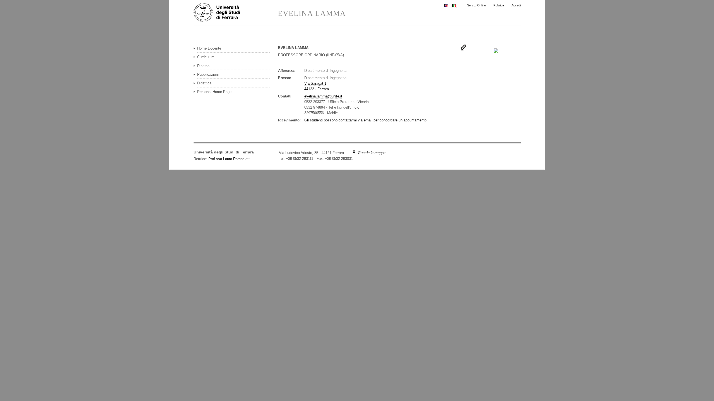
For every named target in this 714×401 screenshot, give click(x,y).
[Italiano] (454, 5)
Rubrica (498, 5)
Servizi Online (476, 5)
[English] (446, 5)
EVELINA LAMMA (312, 13)
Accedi (516, 5)
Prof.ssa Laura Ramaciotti (229, 159)
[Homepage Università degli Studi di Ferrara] (236, 13)
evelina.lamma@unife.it (323, 96)
